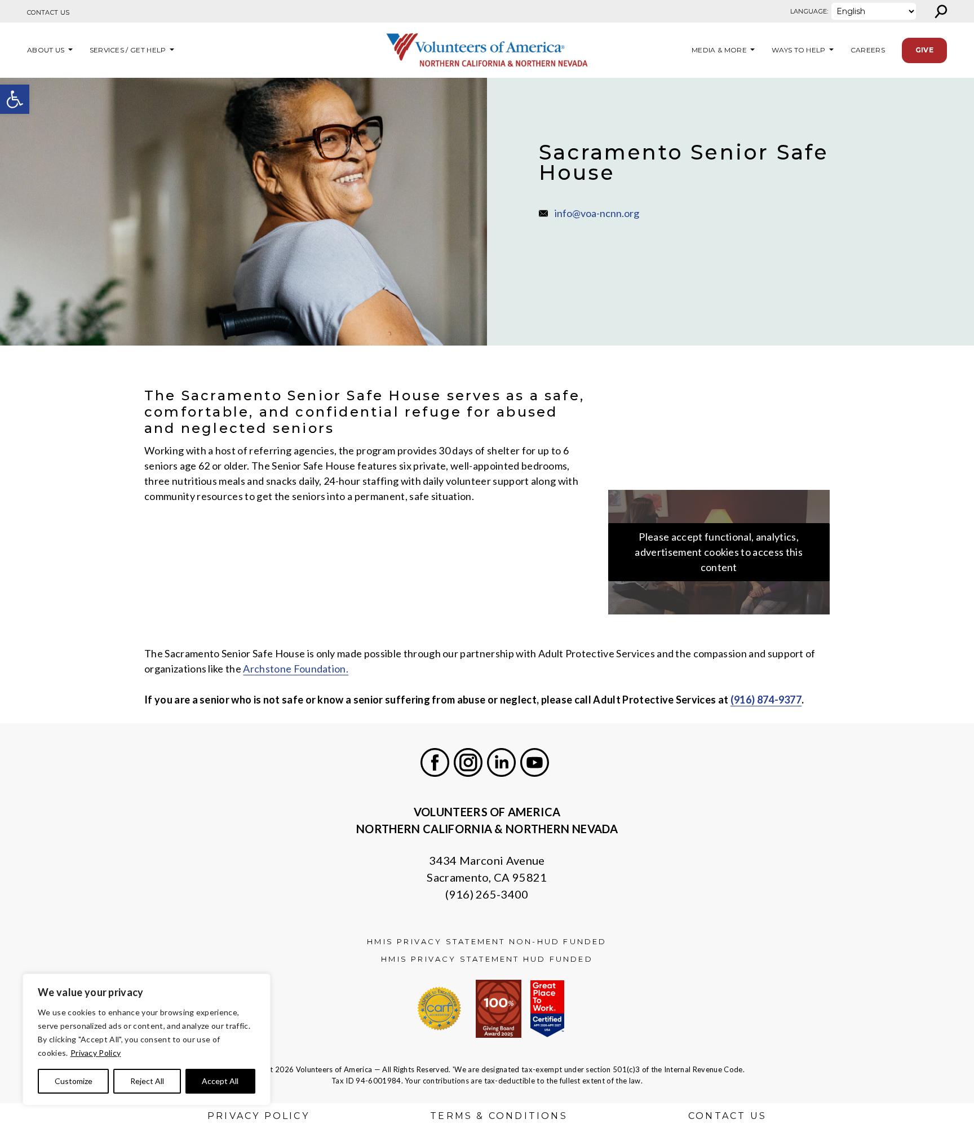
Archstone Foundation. (295, 668)
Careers (868, 50)
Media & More (719, 50)
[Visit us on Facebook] (434, 762)
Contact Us (48, 12)
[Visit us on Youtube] (534, 762)
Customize (73, 1081)
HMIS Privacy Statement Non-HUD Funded (486, 941)
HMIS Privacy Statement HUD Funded (487, 958)
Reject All (147, 1081)
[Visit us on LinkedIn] (501, 762)
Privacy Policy (95, 1053)
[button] (14, 99)
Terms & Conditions (499, 1116)
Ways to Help (799, 50)
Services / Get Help (128, 50)
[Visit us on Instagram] (468, 762)
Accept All (220, 1081)
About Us (46, 50)
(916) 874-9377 (766, 699)
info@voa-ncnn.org (597, 213)
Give (924, 50)
